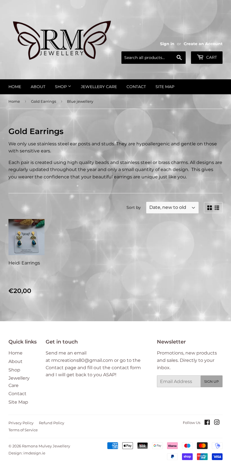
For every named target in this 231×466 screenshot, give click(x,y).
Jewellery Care (99, 86)
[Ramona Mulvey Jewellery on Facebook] (207, 423)
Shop (61, 86)
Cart (211, 57)
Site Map (165, 86)
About (38, 86)
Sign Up (211, 381)
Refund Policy (51, 423)
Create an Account (203, 43)
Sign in (167, 43)
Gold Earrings (43, 101)
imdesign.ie (34, 453)
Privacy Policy (21, 423)
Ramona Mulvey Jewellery (46, 446)
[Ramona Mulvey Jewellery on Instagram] (217, 423)
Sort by (133, 207)
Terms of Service (23, 430)
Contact (136, 86)
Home (14, 86)
